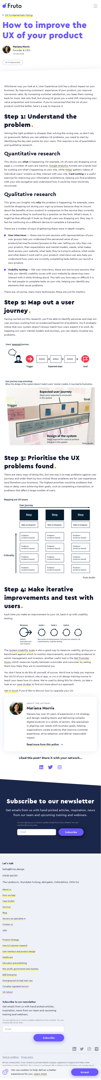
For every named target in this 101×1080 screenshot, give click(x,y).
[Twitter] (50, 767)
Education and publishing (14, 963)
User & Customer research (14, 946)
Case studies (8, 901)
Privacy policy (27, 1057)
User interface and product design (18, 951)
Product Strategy (10, 940)
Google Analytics (58, 166)
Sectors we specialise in (13, 919)
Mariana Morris (21, 46)
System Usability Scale (22, 650)
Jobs (4, 930)
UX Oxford (7, 992)
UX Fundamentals (12, 62)
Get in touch (11, 690)
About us (6, 889)
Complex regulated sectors (15, 986)
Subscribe (71, 832)
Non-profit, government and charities (20, 969)
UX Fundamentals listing (19, 15)
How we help (8, 895)
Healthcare (7, 957)
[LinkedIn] (41, 767)
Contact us (7, 924)
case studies (24, 684)
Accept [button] (85, 1072)
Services (6, 907)
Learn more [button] (40, 1074)
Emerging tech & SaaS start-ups (17, 981)
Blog (4, 913)
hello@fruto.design (13, 869)
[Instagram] (60, 767)
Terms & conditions (10, 1057)
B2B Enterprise (9, 975)
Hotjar (68, 170)
